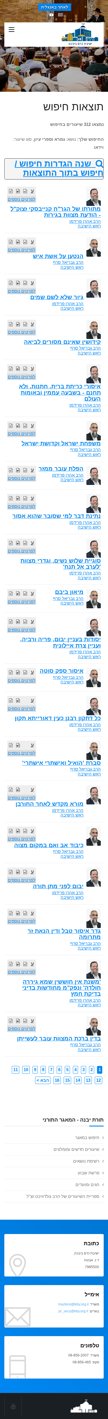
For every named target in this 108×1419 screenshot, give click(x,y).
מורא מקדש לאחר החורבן (50, 804)
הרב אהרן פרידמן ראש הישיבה (85, 224)
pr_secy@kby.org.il (73, 1311)
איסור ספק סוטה (62, 671)
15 (67, 1080)
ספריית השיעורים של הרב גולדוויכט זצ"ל (62, 1196)
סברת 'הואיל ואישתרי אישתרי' (61, 763)
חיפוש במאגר (87, 1137)
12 (98, 1080)
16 (57, 1080)
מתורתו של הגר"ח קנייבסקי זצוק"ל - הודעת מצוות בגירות (55, 212)
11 (15, 1069)
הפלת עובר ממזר (61, 468)
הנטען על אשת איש (58, 256)
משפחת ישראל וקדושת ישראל (61, 443)
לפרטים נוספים (21, 199)
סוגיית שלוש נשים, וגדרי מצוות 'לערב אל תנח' (60, 564)
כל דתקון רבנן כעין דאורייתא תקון (58, 718)
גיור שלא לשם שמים (57, 297)
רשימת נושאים (86, 1161)
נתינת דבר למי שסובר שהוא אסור (56, 516)
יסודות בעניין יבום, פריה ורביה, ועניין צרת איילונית (60, 642)
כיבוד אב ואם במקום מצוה (49, 845)
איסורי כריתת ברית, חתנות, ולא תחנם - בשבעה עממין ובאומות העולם (60, 392)
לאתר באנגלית (54, 7)
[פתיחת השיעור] (25, 191)
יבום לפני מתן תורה (58, 886)
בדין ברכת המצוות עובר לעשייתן (59, 1038)
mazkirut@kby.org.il (73, 1304)
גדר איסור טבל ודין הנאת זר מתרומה (64, 934)
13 (88, 1080)
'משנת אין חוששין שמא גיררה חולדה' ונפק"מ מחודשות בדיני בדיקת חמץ (61, 988)
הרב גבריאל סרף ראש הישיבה (68, 265)
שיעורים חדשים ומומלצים (76, 1149)
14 (77, 1080)
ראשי (57, 66)
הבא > (43, 1080)
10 (26, 1069)
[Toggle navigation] (11, 29)
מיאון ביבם (69, 592)
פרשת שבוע (88, 1172)
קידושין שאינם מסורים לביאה (62, 342)
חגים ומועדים (87, 1184)
